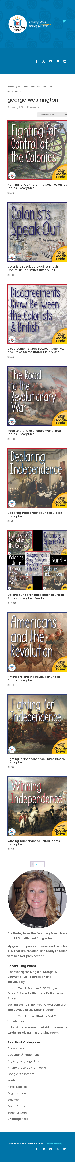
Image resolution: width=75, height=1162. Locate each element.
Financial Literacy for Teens (27, 1068)
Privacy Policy (54, 1143)
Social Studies (18, 1106)
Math (11, 1081)
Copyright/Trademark (23, 1055)
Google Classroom (21, 1074)
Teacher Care (17, 1113)
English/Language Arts (23, 1061)
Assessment (16, 1048)
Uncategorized (18, 1119)
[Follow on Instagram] (65, 61)
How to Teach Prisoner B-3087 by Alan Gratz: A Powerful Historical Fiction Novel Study (36, 993)
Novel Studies (17, 1087)
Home (11, 86)
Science (13, 1100)
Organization (17, 1093)
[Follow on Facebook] (37, 61)
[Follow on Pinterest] (58, 61)
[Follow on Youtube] (51, 61)
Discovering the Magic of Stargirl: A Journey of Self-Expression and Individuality (32, 977)
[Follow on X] (44, 61)
